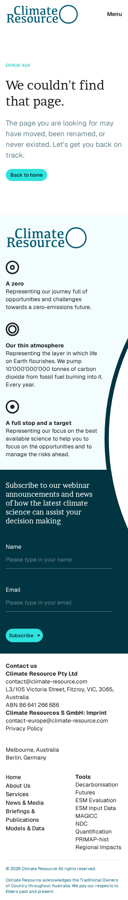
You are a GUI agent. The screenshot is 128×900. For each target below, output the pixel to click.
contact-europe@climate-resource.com (57, 720)
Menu (114, 14)
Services (17, 794)
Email (13, 589)
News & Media (25, 802)
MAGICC (86, 816)
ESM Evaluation (95, 800)
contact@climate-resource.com (46, 681)
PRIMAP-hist (92, 839)
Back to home (26, 175)
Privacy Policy (24, 728)
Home (13, 777)
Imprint (96, 713)
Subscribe (21, 635)
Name (13, 546)
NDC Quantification (93, 827)
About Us (18, 785)
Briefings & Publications (22, 816)
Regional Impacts (98, 847)
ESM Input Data (95, 808)
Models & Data (25, 828)
